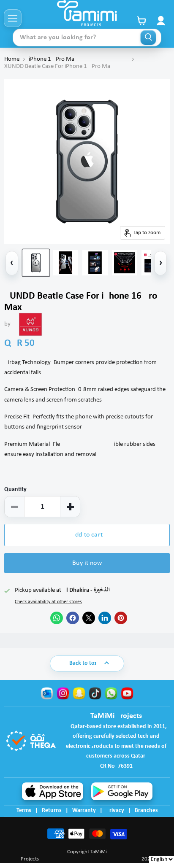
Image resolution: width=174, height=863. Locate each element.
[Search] (148, 37)
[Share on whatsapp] (56, 618)
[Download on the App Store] (52, 791)
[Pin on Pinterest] (120, 618)
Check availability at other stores (48, 601)
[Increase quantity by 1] (70, 506)
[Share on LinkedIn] (104, 618)
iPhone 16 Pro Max (78, 59)
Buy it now (87, 563)
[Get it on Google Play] (121, 791)
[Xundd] (30, 324)
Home (11, 59)
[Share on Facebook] (72, 618)
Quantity (15, 489)
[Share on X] (88, 618)
